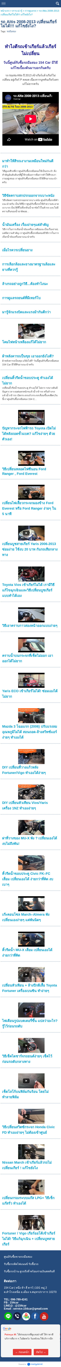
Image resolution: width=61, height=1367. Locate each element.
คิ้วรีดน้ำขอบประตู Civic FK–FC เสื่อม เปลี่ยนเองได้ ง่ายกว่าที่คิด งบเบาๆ (27, 879)
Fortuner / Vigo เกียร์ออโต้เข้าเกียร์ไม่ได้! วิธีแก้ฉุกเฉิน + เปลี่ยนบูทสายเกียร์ (28, 1238)
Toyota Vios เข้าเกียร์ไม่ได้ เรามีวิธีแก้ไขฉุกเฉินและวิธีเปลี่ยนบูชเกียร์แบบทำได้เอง (28, 590)
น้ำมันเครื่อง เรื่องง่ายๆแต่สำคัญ (25, 225)
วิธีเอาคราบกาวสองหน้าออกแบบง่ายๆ (29, 625)
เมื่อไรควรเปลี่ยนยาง (17, 250)
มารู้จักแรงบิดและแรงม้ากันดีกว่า (26, 312)
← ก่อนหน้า (22, 1352)
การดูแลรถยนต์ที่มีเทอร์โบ (21, 298)
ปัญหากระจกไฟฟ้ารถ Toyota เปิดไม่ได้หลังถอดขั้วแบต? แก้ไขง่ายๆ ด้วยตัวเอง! (29, 433)
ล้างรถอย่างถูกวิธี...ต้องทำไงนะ (25, 284)
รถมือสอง (11, 31)
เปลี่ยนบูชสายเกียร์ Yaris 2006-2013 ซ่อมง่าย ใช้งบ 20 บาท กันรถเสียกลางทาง (30, 549)
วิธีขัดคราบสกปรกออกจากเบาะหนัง (28, 195)
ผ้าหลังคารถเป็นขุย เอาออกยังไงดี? (28, 356)
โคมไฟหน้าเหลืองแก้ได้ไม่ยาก (24, 342)
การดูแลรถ (30, 10)
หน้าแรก (5, 10)
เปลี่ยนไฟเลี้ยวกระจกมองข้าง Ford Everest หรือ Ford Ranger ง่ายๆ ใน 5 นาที (29, 508)
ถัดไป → (41, 1352)
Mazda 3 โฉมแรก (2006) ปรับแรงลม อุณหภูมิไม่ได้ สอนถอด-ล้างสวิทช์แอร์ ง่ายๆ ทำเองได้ (29, 732)
